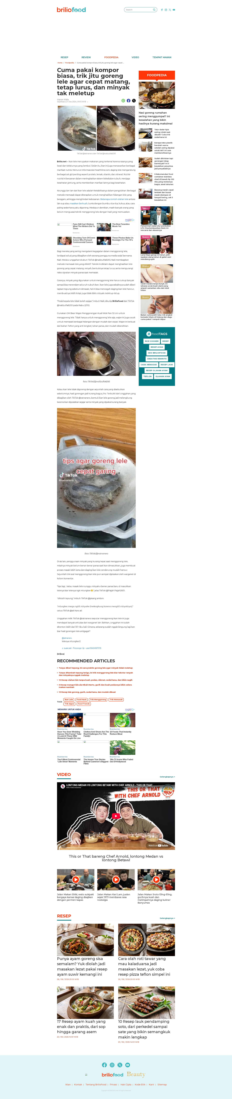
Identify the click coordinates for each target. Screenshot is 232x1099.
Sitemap (162, 1084)
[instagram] (166, 9)
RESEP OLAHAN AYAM (157, 370)
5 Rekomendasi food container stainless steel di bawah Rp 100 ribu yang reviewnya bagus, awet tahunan (164, 179)
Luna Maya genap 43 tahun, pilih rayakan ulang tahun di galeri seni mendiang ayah (156, 257)
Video (135, 57)
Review (86, 57)
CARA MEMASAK (149, 365)
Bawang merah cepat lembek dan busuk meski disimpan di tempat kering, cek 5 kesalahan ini (164, 195)
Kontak (78, 1084)
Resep (64, 57)
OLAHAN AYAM (163, 376)
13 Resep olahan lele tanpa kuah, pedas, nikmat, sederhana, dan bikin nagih (95, 680)
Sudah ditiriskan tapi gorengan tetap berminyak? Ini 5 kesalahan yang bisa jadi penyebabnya (163, 163)
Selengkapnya (166, 777)
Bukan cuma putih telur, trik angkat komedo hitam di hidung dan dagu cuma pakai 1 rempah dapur (156, 317)
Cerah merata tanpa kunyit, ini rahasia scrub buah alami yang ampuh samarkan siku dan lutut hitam (155, 287)
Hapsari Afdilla (63, 99)
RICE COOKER (152, 341)
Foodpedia (111, 57)
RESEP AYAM (157, 347)
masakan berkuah (78, 203)
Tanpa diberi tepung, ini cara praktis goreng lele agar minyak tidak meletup (96, 668)
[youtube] (174, 9)
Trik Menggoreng (98, 700)
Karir (151, 1084)
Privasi (113, 1084)
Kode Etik (140, 1084)
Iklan (68, 1084)
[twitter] (170, 9)
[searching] (154, 9)
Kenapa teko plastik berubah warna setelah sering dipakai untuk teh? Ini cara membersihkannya (164, 148)
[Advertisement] (116, 37)
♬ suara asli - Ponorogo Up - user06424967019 (81, 648)
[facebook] (162, 9)
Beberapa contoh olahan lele (114, 199)
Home (60, 63)
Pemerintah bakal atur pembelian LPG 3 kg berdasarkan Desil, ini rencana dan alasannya (156, 228)
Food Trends (84, 704)
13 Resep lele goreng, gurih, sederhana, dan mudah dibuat (87, 692)
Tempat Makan (161, 57)
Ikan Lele (69, 700)
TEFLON (148, 376)
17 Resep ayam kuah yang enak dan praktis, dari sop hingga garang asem (81, 1026)
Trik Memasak (116, 700)
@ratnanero (67, 638)
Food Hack (81, 700)
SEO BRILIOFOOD (157, 353)
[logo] (71, 9)
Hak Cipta (126, 1084)
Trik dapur (69, 704)
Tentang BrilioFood (96, 1084)
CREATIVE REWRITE (157, 359)
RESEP (165, 341)
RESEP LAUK (167, 365)
